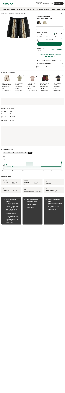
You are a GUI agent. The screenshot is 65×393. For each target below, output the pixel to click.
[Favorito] (59, 13)
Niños (41, 9)
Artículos (39, 3)
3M (9, 152)
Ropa (58, 9)
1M (4, 152)
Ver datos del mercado (56, 49)
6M (13, 152)
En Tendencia (11, 9)
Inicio (2, 13)
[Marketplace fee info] (55, 36)
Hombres (29, 9)
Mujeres (35, 9)
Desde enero (19, 152)
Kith (25, 13)
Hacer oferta (50, 40)
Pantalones (11, 13)
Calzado (53, 9)
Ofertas (23, 9)
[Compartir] (62, 13)
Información (46, 4)
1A (26, 152)
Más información (13, 222)
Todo (4, 9)
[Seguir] (11, 76)
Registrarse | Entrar (59, 3)
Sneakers (46, 9)
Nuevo (18, 9)
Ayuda (51, 3)
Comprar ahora (49, 44)
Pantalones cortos (19, 13)
